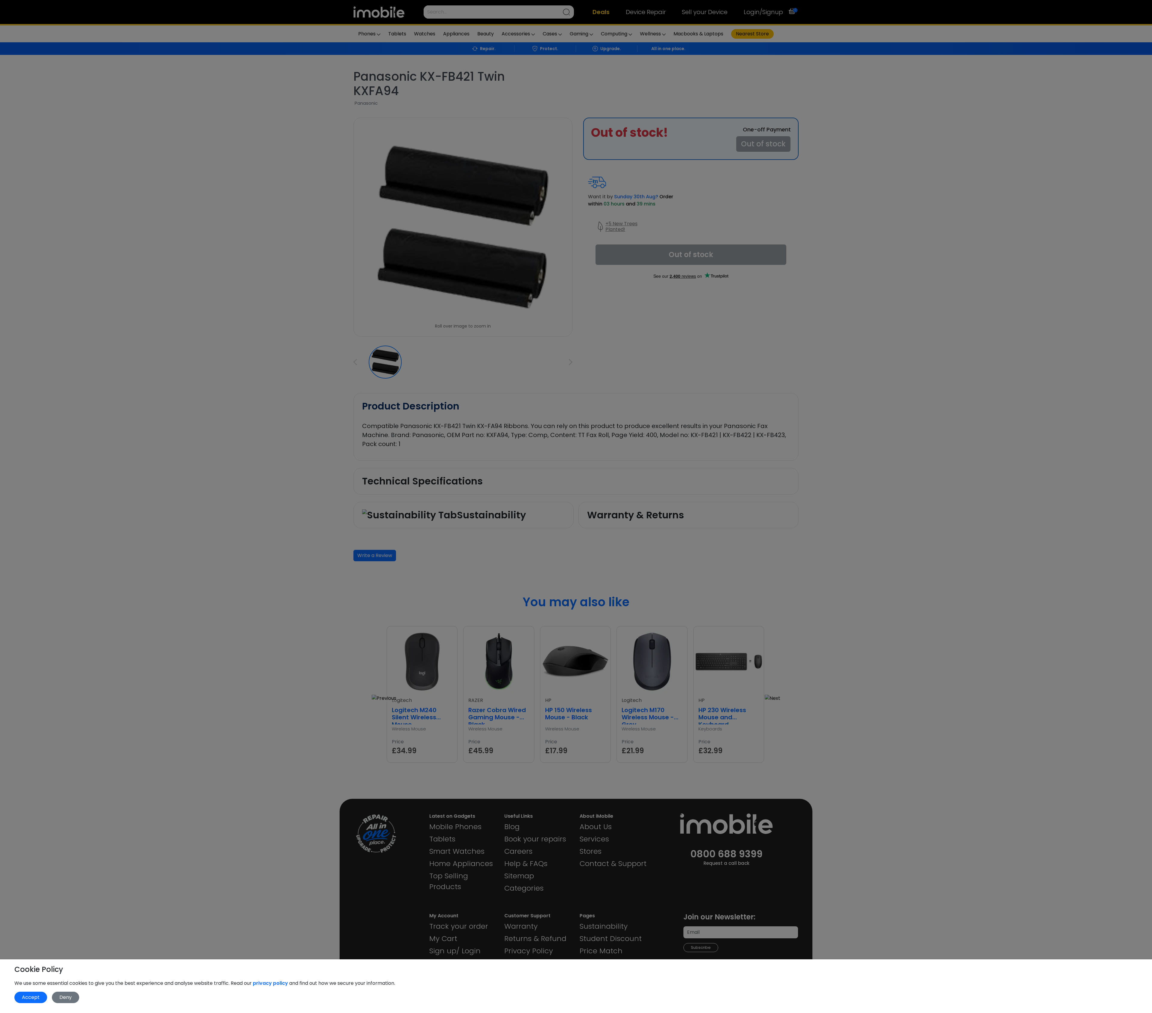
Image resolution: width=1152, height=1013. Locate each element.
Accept (31, 997)
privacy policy (271, 983)
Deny (65, 997)
